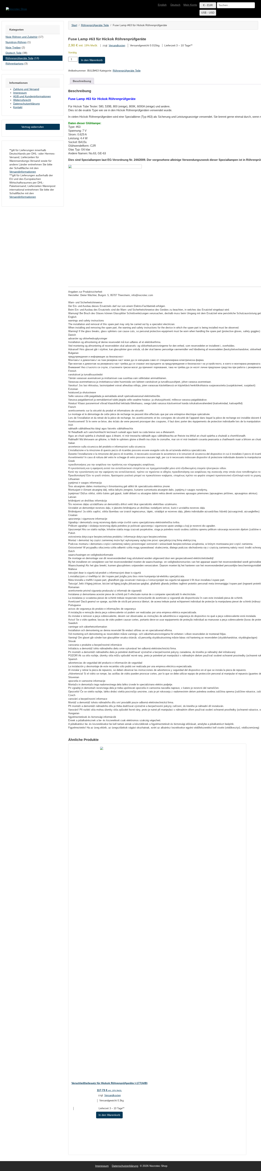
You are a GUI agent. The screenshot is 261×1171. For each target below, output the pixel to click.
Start (74, 25)
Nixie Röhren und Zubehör (22, 36)
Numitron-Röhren (16, 42)
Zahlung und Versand (26, 89)
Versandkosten (117, 45)
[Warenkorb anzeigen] (256, 3)
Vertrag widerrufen (32, 126)
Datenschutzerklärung (26, 103)
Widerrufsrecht (22, 99)
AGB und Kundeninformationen (32, 96)
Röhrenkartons (15, 63)
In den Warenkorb (92, 60)
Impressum (20, 92)
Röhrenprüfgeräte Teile (95, 25)
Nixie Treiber (13, 47)
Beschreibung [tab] (82, 81)
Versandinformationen (22, 171)
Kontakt (17, 107)
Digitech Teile (14, 52)
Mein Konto (190, 4)
